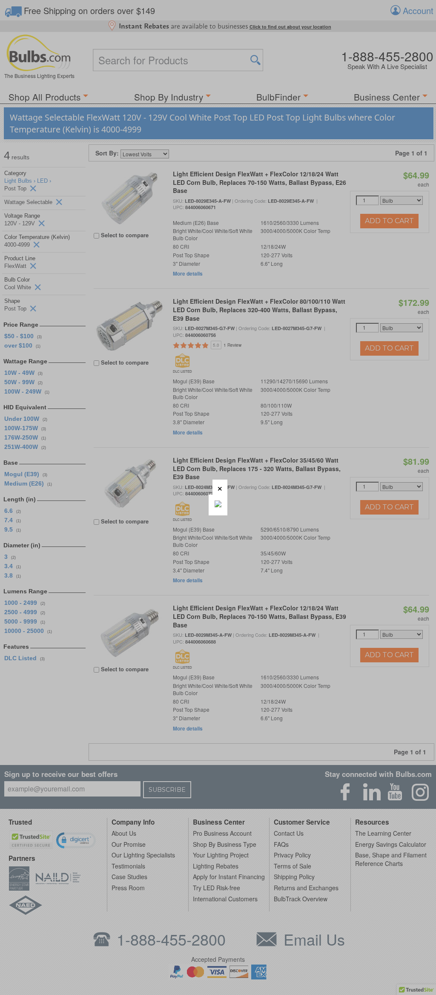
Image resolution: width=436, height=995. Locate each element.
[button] (219, 487)
